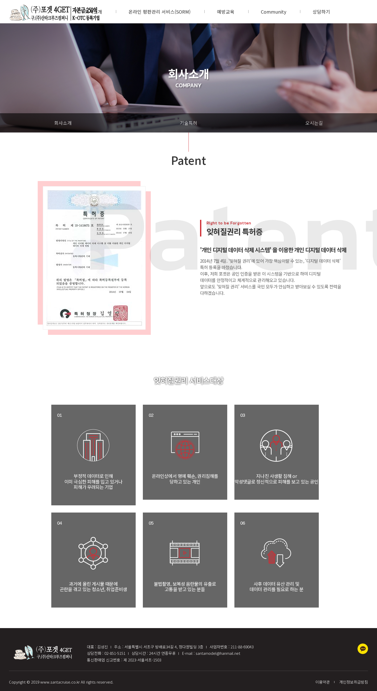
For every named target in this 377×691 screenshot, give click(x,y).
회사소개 (63, 122)
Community (273, 11)
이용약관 (322, 682)
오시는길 (314, 122)
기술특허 (188, 122)
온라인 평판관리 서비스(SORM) (159, 11)
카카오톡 (363, 648)
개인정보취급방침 (353, 682)
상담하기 (321, 11)
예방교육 (225, 11)
